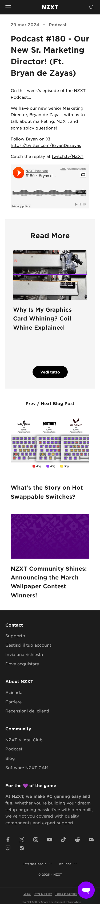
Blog (10, 758)
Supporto (15, 635)
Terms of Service (66, 893)
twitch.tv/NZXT (67, 156)
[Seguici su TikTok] (63, 839)
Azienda (13, 692)
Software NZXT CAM (27, 767)
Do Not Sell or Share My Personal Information (51, 901)
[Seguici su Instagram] (35, 839)
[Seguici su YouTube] (49, 839)
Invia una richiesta (24, 654)
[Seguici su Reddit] (77, 839)
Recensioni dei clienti (27, 710)
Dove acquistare (22, 663)
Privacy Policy (43, 893)
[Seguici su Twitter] (22, 839)
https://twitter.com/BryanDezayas (46, 145)
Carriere (13, 701)
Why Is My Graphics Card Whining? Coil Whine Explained (42, 318)
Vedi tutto (50, 372)
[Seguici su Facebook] (8, 839)
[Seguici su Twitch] (8, 848)
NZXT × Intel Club (24, 739)
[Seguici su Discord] (91, 839)
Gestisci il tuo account (28, 644)
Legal (27, 893)
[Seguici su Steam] (22, 848)
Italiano (65, 863)
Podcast (58, 24)
